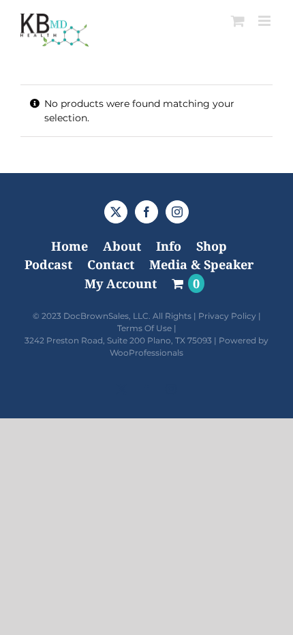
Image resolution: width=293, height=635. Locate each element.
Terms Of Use (144, 328)
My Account (120, 283)
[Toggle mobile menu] (265, 21)
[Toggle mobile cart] (238, 21)
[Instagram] (177, 211)
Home (69, 246)
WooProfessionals (146, 352)
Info (168, 246)
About (122, 246)
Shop (211, 246)
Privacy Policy (227, 316)
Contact (110, 264)
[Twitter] (115, 211)
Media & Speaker (201, 264)
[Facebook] (146, 211)
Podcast (48, 264)
